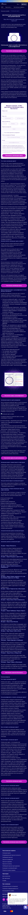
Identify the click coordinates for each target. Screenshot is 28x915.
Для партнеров (6, 878)
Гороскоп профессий (7, 859)
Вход (24, 4)
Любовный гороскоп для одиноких (11, 866)
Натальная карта (6, 853)
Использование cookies (8, 890)
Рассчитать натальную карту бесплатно (14, 842)
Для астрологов (6, 876)
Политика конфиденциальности (10, 888)
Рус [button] (18, 4)
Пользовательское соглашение (10, 886)
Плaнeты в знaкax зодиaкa (8, 870)
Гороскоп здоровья (7, 861)
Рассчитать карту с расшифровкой (14, 395)
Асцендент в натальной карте (9, 868)
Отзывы (4, 880)
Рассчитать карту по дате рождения (14, 458)
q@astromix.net (6, 896)
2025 (2, 7)
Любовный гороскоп (7, 857)
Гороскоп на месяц (7, 863)
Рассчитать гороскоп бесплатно (14, 672)
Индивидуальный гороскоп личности (11, 855)
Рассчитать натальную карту (14, 51)
